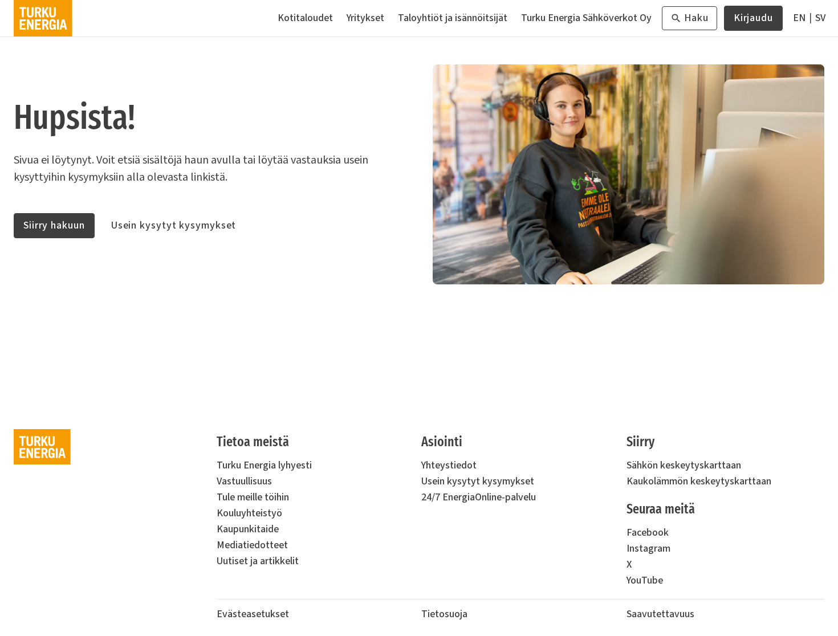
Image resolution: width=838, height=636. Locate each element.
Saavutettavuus (660, 614)
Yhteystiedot (449, 465)
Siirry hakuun (54, 225)
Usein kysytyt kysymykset (174, 225)
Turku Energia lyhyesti (264, 465)
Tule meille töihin (253, 497)
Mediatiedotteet (252, 545)
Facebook (648, 532)
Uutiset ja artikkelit (258, 561)
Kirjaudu (753, 21)
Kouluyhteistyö (249, 513)
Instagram (648, 548)
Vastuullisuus (244, 481)
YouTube (645, 580)
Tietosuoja (444, 614)
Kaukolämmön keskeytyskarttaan (699, 481)
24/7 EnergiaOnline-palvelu (478, 497)
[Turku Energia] (43, 18)
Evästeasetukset (253, 614)
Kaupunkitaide (248, 529)
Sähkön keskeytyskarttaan (684, 465)
